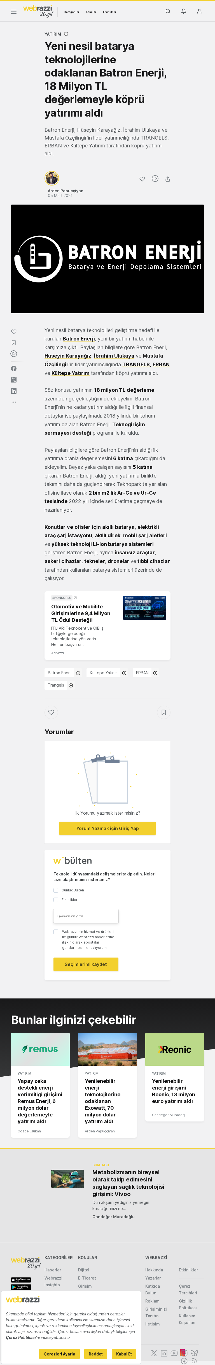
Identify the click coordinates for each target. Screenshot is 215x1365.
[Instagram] (183, 1352)
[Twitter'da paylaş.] (14, 380)
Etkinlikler (109, 11)
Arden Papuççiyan (100, 1131)
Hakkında (154, 1269)
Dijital (83, 1269)
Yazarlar (153, 1278)
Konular (91, 11)
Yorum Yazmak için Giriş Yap (107, 828)
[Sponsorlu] (144, 608)
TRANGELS (136, 364)
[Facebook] (183, 1360)
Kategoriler (71, 11)
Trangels (56, 685)
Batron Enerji (59, 672)
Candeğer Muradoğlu (170, 1115)
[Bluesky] (193, 1352)
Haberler (53, 1269)
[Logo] (38, 11)
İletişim (152, 1324)
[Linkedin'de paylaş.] (14, 391)
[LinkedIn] (163, 1352)
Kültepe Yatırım (104, 672)
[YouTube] (173, 1352)
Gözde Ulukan (29, 1131)
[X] (153, 1352)
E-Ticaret (87, 1278)
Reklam (152, 1301)
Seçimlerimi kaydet (86, 964)
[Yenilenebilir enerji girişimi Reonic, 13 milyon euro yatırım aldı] (174, 1049)
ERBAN (142, 672)
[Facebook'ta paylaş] (14, 368)
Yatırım (53, 34)
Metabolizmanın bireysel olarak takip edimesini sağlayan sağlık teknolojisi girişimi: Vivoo (128, 1183)
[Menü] (14, 12)
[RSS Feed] (193, 1360)
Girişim (85, 1286)
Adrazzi (57, 653)
